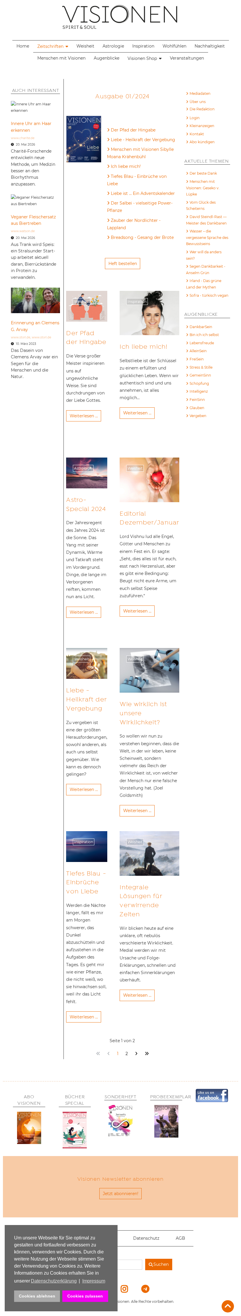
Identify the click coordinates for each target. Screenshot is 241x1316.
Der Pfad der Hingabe (133, 130)
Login (195, 118)
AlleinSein (198, 351)
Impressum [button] (93, 1280)
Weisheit (85, 46)
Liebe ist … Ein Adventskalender (143, 193)
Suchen (161, 1264)
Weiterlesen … (84, 416)
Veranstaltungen (187, 58)
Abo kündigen (202, 142)
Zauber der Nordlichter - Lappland (133, 224)
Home (22, 46)
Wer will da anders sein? (204, 255)
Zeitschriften (50, 46)
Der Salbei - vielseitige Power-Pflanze (140, 206)
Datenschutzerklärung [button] (54, 1280)
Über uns (198, 101)
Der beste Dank (203, 173)
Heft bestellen (122, 263)
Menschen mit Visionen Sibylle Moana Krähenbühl (140, 153)
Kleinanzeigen (202, 126)
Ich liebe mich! (126, 166)
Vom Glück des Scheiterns (201, 205)
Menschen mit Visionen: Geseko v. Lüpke (203, 187)
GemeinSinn (200, 375)
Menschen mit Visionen (61, 58)
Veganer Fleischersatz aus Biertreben (33, 220)
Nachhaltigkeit (210, 46)
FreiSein (197, 359)
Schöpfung (199, 383)
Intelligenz (199, 391)
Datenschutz (146, 1238)
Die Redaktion (202, 109)
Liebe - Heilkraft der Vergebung (143, 139)
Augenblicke (106, 58)
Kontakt (197, 134)
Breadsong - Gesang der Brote (142, 237)
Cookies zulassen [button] (85, 1296)
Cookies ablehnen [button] (37, 1296)
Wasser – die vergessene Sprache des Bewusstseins (207, 237)
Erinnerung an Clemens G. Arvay (35, 326)
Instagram (121, 1288)
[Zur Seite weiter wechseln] (136, 1054)
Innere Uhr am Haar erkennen (31, 127)
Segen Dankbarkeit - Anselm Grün (205, 269)
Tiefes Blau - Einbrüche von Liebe (137, 180)
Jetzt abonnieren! (120, 1193)
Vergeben (198, 416)
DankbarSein (201, 327)
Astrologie (113, 46)
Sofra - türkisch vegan (209, 295)
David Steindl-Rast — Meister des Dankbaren (206, 220)
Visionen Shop (142, 58)
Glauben (197, 408)
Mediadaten (200, 93)
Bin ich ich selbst (204, 335)
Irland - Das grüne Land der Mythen (203, 284)
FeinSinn (197, 399)
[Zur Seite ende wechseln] (146, 1054)
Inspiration (143, 46)
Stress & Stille (201, 367)
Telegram (141, 1288)
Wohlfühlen (174, 46)
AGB (180, 1238)
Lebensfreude (202, 343)
